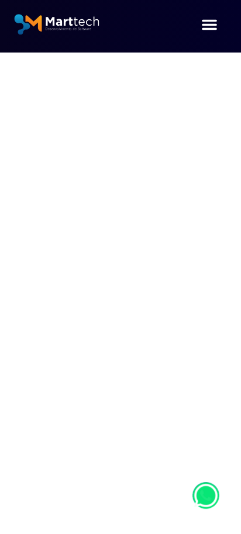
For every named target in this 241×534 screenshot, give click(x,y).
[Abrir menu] (209, 26)
